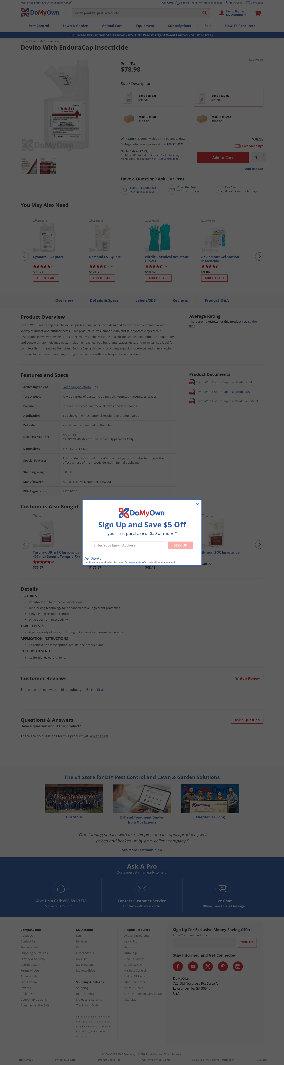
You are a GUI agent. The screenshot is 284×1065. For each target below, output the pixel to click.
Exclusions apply (133, 562)
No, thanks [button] (92, 558)
